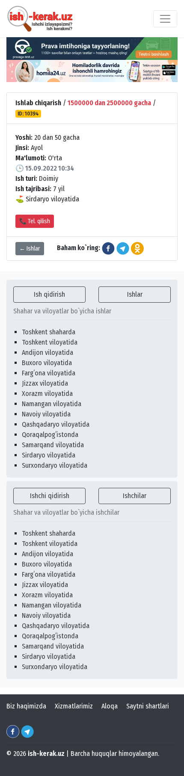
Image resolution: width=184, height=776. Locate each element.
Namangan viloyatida (51, 404)
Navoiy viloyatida (46, 414)
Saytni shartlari (147, 706)
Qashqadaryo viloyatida (55, 424)
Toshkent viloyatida (49, 342)
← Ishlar (29, 248)
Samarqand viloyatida (53, 445)
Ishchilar (134, 496)
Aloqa (109, 706)
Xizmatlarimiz (74, 706)
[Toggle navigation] (165, 18)
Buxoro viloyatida (47, 363)
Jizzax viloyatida (45, 383)
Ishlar (134, 294)
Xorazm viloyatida (47, 393)
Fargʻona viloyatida (48, 373)
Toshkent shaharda (48, 332)
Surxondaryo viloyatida (54, 465)
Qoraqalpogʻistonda (50, 435)
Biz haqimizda (26, 706)
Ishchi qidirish (49, 496)
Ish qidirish (49, 294)
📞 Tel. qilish (34, 221)
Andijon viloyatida (47, 352)
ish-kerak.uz (46, 753)
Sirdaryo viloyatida (48, 455)
